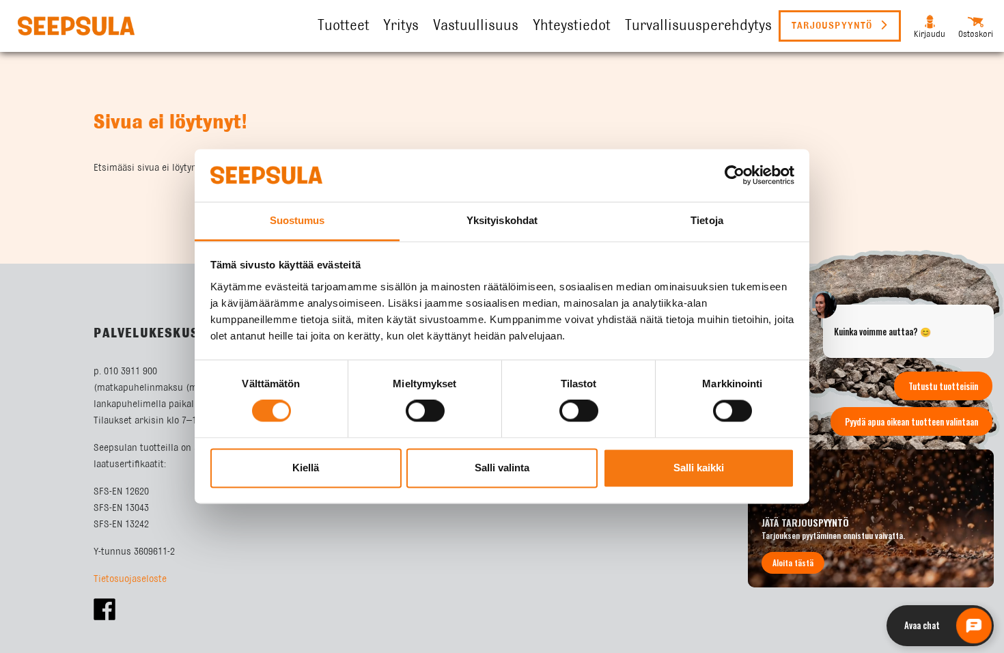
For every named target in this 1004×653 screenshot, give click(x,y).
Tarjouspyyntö (834, 25)
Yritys (401, 26)
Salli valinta (502, 467)
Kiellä (305, 467)
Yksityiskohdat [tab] (502, 220)
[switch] (425, 411)
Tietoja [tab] (707, 220)
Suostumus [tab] (297, 220)
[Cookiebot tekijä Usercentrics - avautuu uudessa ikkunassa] (734, 175)
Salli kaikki (698, 467)
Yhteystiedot (572, 26)
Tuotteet (343, 26)
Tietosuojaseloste (130, 579)
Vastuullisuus (475, 26)
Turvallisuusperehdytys (698, 26)
